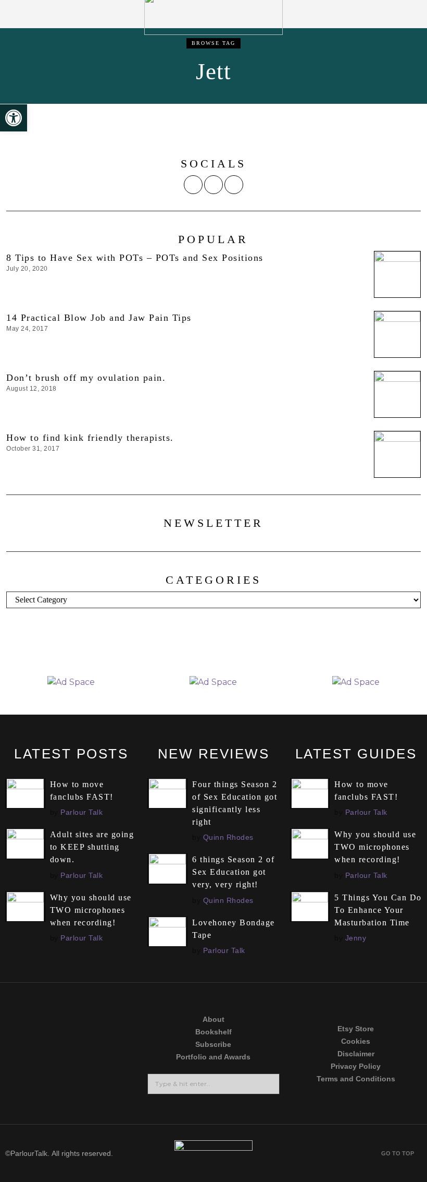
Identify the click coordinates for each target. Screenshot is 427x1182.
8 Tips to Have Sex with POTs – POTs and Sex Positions (134, 257)
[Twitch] (33, 1092)
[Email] (233, 184)
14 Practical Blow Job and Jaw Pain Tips (99, 317)
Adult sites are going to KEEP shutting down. (92, 847)
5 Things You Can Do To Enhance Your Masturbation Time (378, 910)
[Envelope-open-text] (110, 1092)
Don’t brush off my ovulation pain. (86, 377)
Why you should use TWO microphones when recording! (91, 910)
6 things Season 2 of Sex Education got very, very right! (233, 872)
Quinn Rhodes (228, 837)
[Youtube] (110, 1052)
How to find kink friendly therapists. (91, 437)
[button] (268, 1083)
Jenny (356, 938)
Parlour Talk (81, 812)
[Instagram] (213, 184)
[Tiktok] (33, 1052)
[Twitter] (193, 184)
